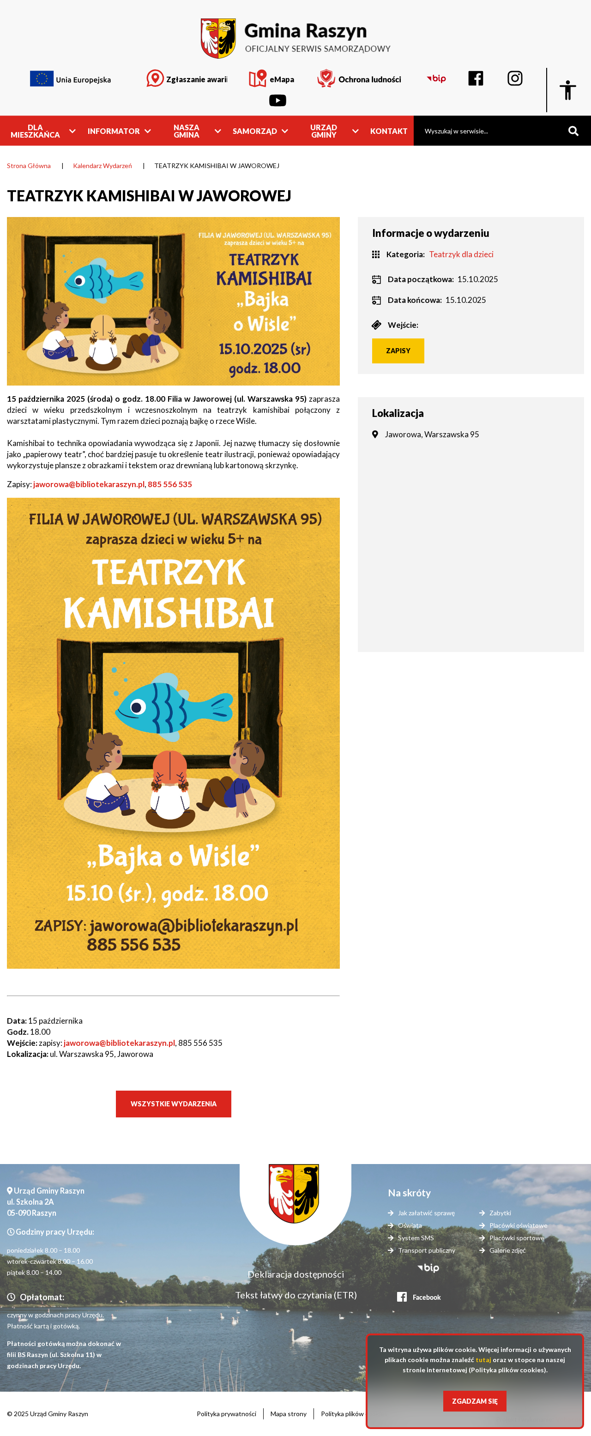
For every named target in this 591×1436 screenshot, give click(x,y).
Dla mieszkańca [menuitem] (35, 130)
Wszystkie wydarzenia (174, 1104)
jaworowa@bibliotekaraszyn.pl (88, 484)
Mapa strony (289, 1414)
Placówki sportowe (516, 1238)
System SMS (416, 1238)
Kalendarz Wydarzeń (102, 165)
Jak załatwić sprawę (426, 1213)
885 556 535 (170, 484)
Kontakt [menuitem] (389, 130)
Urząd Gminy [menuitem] (323, 130)
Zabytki (500, 1213)
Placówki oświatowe (518, 1225)
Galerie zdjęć (507, 1250)
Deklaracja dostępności (295, 1273)
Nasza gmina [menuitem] (186, 130)
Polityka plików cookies (354, 1414)
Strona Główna (29, 165)
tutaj (483, 1360)
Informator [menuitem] (114, 130)
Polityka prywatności (226, 1414)
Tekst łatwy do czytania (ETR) (296, 1294)
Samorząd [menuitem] (255, 130)
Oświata (410, 1225)
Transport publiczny (426, 1250)
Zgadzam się (475, 1401)
